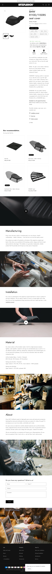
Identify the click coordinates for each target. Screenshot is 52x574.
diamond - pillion (34, 36)
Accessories (21, 559)
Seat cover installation (39, 550)
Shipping (36, 23)
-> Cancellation (6, 559)
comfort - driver (34, 28)
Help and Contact (6, 550)
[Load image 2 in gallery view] (11, 36)
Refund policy (24, 569)
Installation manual (35, 113)
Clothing (21, 556)
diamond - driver (43, 34)
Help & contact (34, 119)
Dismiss (29, 568)
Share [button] (31, 122)
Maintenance (37, 556)
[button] (2, 4)
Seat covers (21, 550)
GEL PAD (6, 158)
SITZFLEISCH (11, 569)
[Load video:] (26, 211)
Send (9, 501)
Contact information (24, 571)
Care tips (33, 116)
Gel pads (21, 553)
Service (36, 559)
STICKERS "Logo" (31, 189)
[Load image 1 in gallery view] (5, 36)
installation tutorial (10, 302)
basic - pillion (34, 34)
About (4, 553)
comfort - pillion (34, 31)
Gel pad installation (39, 553)
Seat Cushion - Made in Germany (34, 158)
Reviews (4, 556)
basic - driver (44, 31)
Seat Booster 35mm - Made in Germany (12, 189)
